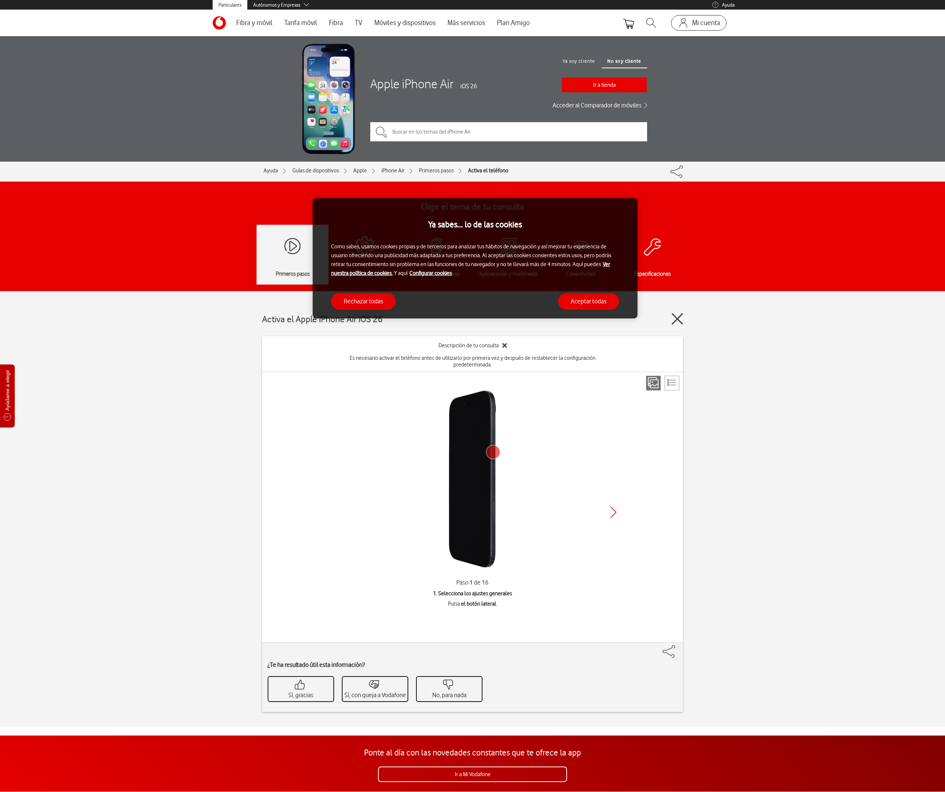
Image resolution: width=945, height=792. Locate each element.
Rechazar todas (363, 300)
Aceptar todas (588, 300)
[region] (475, 258)
